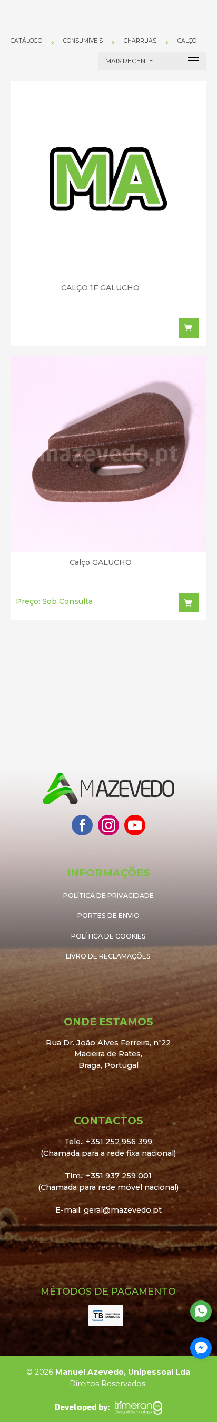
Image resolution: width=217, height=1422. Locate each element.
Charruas (140, 40)
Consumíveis (83, 40)
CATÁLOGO (26, 40)
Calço (186, 40)
